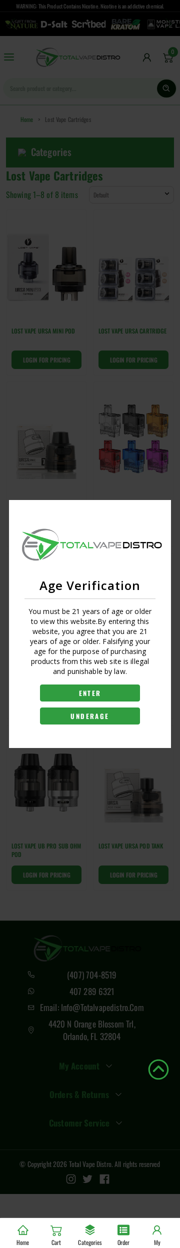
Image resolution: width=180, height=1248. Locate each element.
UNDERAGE (89, 716)
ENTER (90, 693)
